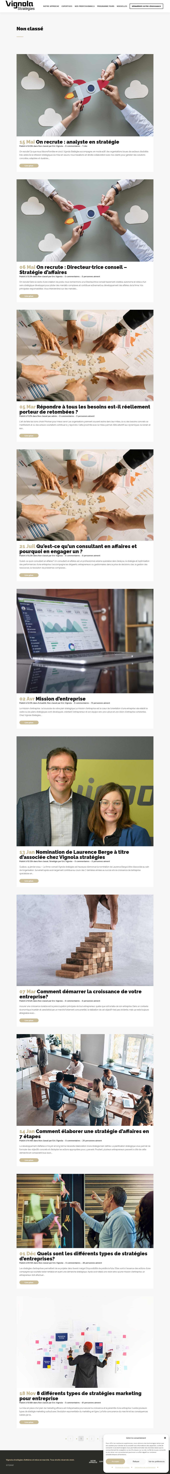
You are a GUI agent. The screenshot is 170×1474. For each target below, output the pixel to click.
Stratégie (53, 861)
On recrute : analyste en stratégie (77, 142)
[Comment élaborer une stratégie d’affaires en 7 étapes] (85, 1080)
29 (92, 1140)
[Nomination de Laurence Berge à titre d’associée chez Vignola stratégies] (85, 791)
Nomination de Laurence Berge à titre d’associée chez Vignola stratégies (74, 854)
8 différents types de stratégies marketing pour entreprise (80, 1395)
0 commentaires (72, 146)
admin (54, 416)
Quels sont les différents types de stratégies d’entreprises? (83, 1256)
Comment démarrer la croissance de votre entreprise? (80, 994)
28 (92, 1263)
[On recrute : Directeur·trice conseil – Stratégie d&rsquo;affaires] (85, 220)
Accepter (115, 1461)
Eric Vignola (57, 146)
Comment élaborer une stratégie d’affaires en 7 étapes (84, 1133)
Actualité (42, 703)
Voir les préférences (156, 1461)
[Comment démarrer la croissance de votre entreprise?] (85, 940)
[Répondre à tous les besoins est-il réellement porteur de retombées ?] (85, 355)
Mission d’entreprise (61, 699)
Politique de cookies (122, 1467)
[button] (165, 1438)
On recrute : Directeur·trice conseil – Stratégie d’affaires (73, 269)
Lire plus (29, 165)
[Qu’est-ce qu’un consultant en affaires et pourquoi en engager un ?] (85, 495)
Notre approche (93, 1461)
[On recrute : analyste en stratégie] (85, 95)
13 (100, 703)
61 (91, 1402)
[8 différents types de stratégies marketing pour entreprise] (85, 1342)
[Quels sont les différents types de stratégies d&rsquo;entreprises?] (85, 1211)
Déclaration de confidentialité (145, 1467)
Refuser (136, 1461)
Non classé (43, 146)
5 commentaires (72, 1402)
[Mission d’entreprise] (85, 641)
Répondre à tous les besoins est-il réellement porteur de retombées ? (84, 409)
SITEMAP (10, 1465)
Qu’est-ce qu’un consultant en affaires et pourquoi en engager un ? (78, 548)
